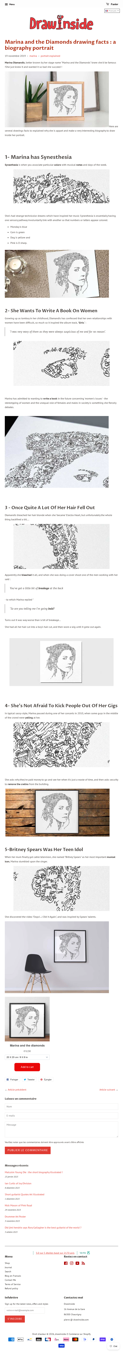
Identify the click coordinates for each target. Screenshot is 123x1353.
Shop (7, 1263)
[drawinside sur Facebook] (66, 1263)
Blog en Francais (13, 1275)
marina (33, 55)
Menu (12, 4)
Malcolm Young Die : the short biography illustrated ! (34, 1172)
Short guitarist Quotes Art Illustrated (24, 1194)
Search (8, 1271)
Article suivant (107, 1089)
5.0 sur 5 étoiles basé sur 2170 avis (55, 1252)
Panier (114, 4)
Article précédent (17, 1089)
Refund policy (11, 1288)
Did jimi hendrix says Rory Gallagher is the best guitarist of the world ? (43, 1227)
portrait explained (50, 55)
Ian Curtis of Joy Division (18, 1183)
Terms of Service (12, 1284)
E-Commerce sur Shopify (79, 1334)
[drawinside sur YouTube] (77, 1263)
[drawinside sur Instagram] (71, 1263)
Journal (8, 1267)
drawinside (60, 1334)
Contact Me (10, 1280)
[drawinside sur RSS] (83, 1263)
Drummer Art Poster (15, 1216)
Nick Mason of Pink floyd (18, 1205)
